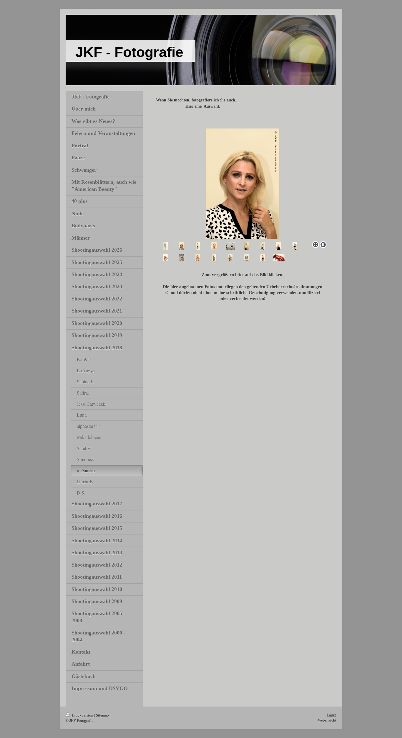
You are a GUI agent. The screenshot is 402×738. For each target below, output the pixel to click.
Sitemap (102, 715)
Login (331, 715)
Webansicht (327, 720)
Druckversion (82, 715)
